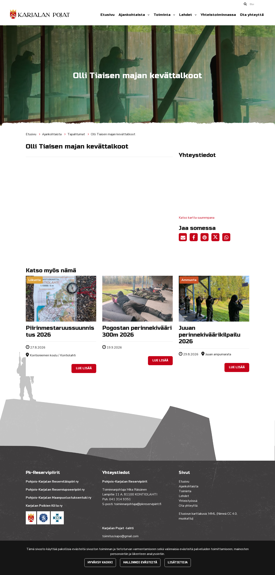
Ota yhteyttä (252, 15)
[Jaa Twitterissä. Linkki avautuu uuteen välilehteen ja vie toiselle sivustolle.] (216, 238)
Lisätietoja (178, 562)
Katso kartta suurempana (196, 217)
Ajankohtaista (132, 15)
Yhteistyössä (188, 501)
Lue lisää (84, 368)
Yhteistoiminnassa (218, 15)
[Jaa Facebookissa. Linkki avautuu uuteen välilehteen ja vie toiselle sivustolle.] (195, 238)
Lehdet (186, 15)
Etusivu (107, 15)
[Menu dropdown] (148, 14)
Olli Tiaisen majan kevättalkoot (113, 134)
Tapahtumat (76, 134)
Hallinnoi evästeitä (140, 562)
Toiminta (163, 15)
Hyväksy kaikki (100, 562)
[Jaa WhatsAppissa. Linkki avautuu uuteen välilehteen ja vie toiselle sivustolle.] (227, 238)
